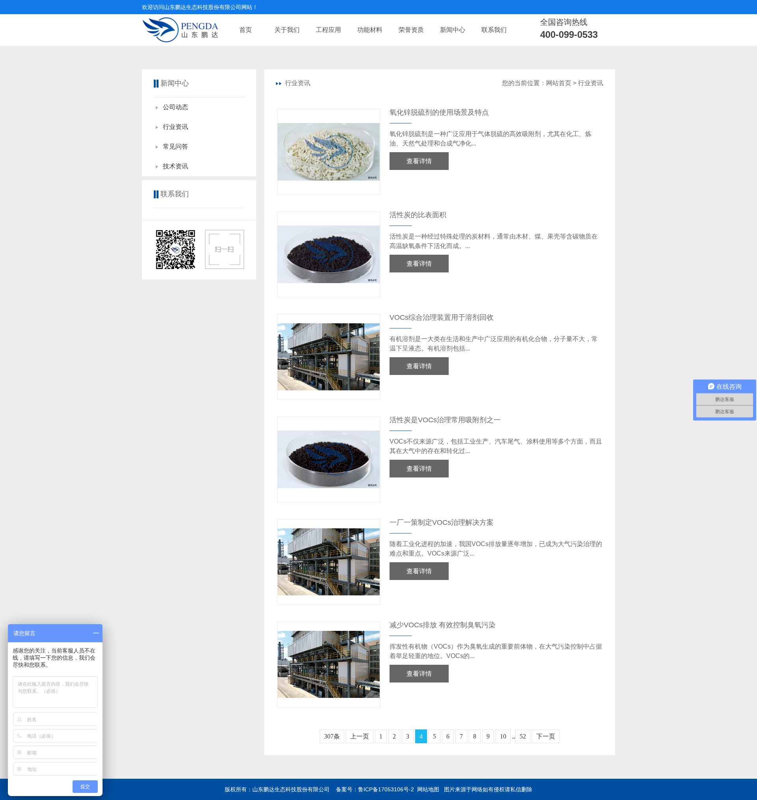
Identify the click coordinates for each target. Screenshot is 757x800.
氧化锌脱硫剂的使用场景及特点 (439, 112)
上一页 (359, 736)
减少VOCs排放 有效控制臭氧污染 (443, 625)
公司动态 (175, 107)
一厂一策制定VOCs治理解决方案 (442, 522)
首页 (245, 29)
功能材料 (369, 29)
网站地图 (428, 789)
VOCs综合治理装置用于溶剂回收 (442, 317)
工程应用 (328, 29)
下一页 (545, 736)
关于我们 (287, 29)
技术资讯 (175, 166)
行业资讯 (175, 126)
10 (503, 736)
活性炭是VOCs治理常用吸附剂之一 (445, 420)
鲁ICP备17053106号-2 (386, 789)
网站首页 (558, 83)
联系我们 (494, 29)
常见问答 (175, 146)
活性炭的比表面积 (418, 215)
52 (523, 736)
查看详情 (419, 161)
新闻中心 (452, 29)
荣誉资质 (411, 29)
